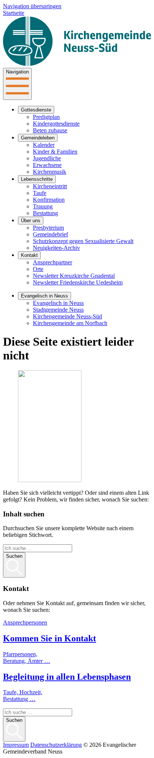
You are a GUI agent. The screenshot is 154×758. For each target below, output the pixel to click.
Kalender (44, 145)
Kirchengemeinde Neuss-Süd (67, 316)
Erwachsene (47, 165)
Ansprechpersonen (25, 622)
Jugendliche (47, 158)
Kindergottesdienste (56, 123)
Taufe (39, 193)
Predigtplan (46, 117)
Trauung (43, 206)
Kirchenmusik (49, 172)
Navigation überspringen (32, 6)
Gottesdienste (36, 110)
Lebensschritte (37, 179)
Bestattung (45, 213)
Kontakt (29, 255)
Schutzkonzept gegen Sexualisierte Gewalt (83, 241)
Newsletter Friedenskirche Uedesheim (78, 282)
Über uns (30, 220)
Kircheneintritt (50, 186)
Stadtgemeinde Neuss (58, 309)
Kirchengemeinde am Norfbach (70, 323)
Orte (38, 269)
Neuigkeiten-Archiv (56, 248)
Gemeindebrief (50, 234)
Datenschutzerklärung (56, 745)
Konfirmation (49, 199)
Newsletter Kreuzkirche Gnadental (74, 276)
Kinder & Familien (55, 151)
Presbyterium (48, 227)
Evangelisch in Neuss (44, 296)
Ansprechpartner (52, 262)
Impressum (16, 745)
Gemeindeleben (38, 138)
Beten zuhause (50, 130)
